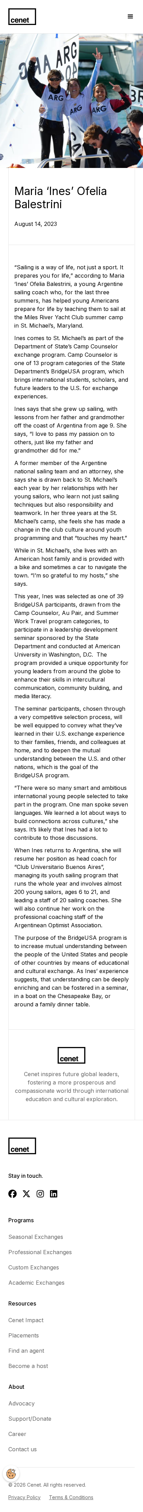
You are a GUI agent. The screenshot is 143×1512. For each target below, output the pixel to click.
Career (17, 1433)
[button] (130, 16)
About (16, 1386)
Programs (21, 1220)
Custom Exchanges (33, 1267)
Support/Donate (29, 1418)
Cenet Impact (25, 1320)
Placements (23, 1335)
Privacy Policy (24, 1497)
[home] (22, 17)
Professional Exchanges (40, 1252)
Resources (22, 1303)
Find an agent (26, 1350)
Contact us (22, 1449)
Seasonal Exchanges (35, 1236)
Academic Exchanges (36, 1282)
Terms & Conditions (71, 1497)
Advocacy (21, 1403)
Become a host (28, 1365)
